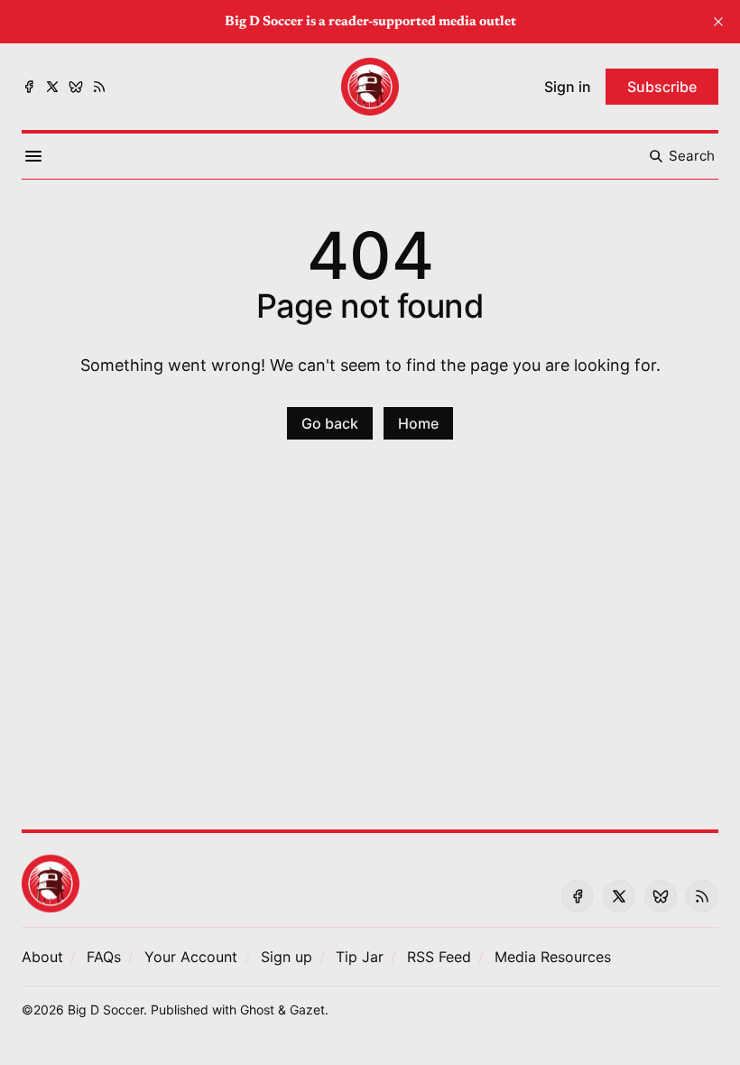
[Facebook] (29, 86)
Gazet (307, 1009)
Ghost (257, 1009)
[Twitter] (52, 86)
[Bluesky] (76, 86)
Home (418, 423)
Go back (329, 423)
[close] (718, 21)
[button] (190, 957)
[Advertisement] (370, 645)
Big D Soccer (105, 1009)
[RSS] (99, 86)
